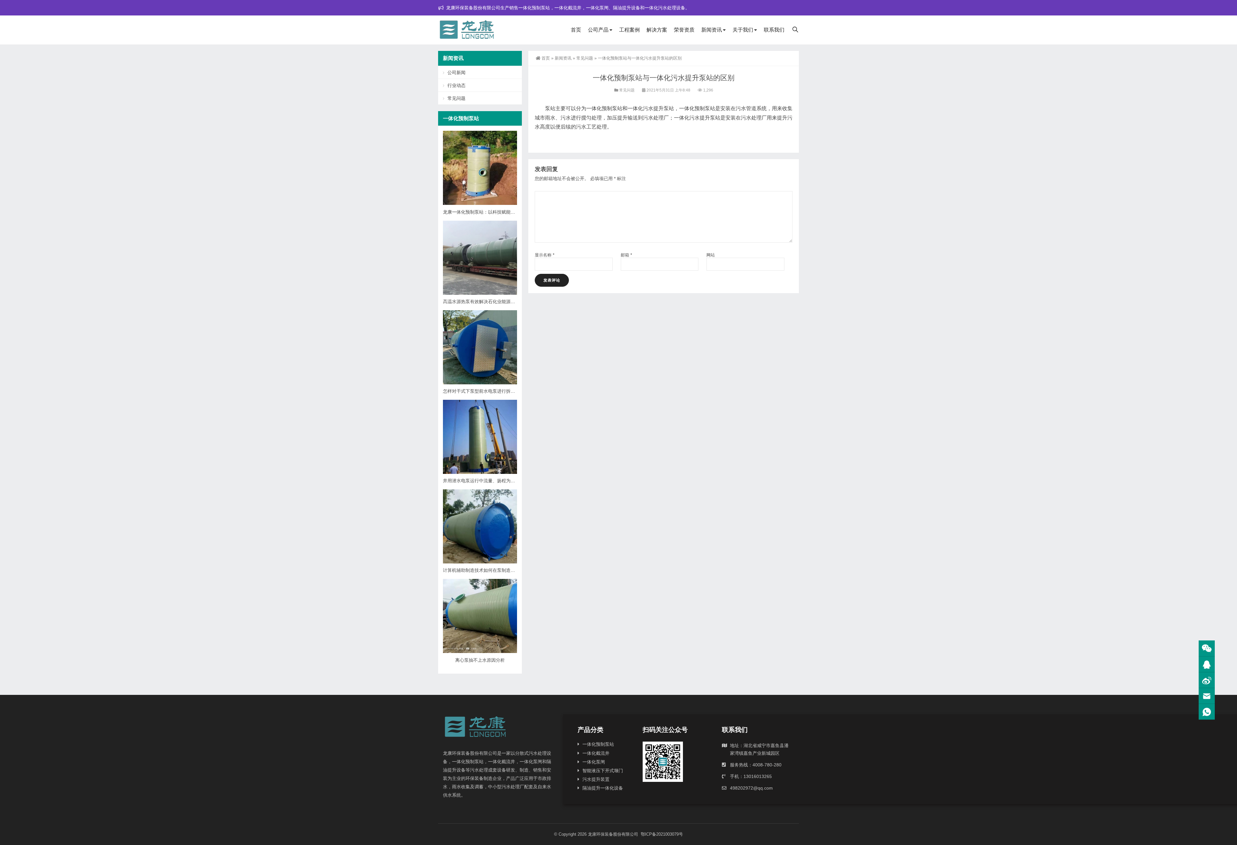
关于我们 (743, 30)
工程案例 (629, 30)
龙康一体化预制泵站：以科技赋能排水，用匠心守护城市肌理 (504, 212)
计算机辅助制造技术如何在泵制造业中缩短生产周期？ (497, 570)
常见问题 (584, 58)
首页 (576, 30)
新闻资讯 (711, 30)
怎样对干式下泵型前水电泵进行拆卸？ (481, 391)
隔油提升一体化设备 (602, 788)
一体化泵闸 (593, 761)
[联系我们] (1207, 664)
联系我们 (774, 30)
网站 (710, 255)
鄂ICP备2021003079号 (662, 834)
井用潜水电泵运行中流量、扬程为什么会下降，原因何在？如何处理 (510, 480)
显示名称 (544, 255)
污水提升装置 (595, 779)
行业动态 (456, 85)
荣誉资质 (684, 30)
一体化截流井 (595, 753)
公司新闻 (456, 72)
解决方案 (657, 30)
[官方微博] (1207, 680)
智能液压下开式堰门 (602, 770)
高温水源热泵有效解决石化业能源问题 (481, 301)
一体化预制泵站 (598, 744)
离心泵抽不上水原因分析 (480, 660)
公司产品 (598, 30)
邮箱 (626, 255)
